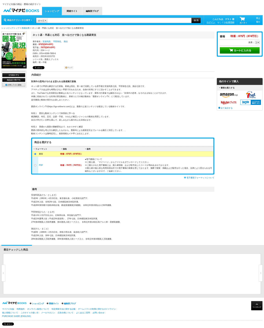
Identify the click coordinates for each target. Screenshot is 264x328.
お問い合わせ (99, 313)
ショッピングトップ (10, 28)
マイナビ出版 (8, 309)
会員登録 (230, 22)
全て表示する (227, 108)
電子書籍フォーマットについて (200, 178)
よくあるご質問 (83, 313)
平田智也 (57, 41)
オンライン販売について (38, 309)
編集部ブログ (70, 303)
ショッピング (38, 303)
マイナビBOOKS (21, 9)
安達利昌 (47, 41)
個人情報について (10, 313)
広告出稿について (65, 313)
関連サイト (54, 303)
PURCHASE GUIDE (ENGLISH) (16, 316)
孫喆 (66, 41)
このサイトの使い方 (29, 313)
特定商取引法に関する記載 (63, 309)
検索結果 (26, 28)
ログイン (211, 22)
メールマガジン (48, 313)
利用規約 (21, 309)
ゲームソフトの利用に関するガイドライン (97, 309)
